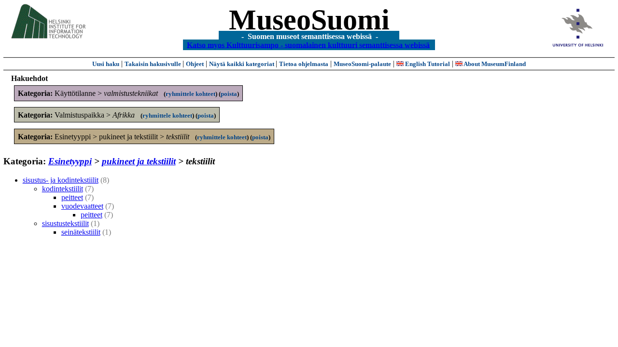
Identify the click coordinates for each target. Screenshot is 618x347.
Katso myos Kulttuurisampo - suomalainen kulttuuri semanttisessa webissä (308, 44)
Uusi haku (105, 63)
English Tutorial (427, 63)
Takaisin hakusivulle (154, 63)
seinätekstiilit (80, 232)
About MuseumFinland (494, 63)
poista (229, 93)
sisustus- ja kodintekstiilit (60, 180)
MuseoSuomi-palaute (362, 63)
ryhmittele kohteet (190, 93)
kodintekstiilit (62, 189)
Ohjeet (195, 63)
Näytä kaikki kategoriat (242, 63)
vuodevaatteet (82, 206)
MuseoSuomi (309, 20)
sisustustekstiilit (65, 223)
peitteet (72, 197)
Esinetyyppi (70, 161)
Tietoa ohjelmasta (303, 63)
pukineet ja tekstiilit (139, 161)
